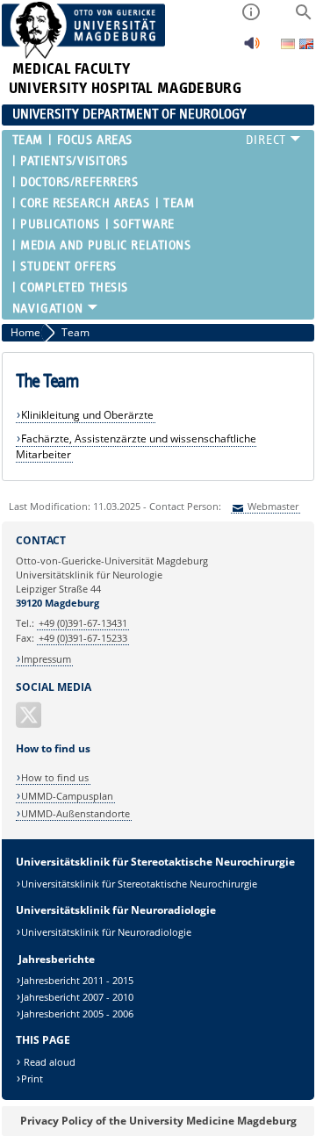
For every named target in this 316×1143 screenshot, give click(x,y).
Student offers (68, 266)
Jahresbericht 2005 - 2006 (77, 1013)
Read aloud (48, 1061)
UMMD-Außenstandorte (75, 813)
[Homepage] (84, 54)
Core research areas (85, 203)
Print (32, 1078)
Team (27, 140)
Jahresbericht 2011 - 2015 (77, 980)
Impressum (46, 658)
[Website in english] (306, 46)
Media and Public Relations (105, 245)
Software (143, 224)
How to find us (55, 777)
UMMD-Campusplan (67, 795)
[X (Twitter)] (30, 722)
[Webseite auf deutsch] (289, 45)
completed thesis (74, 287)
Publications (60, 224)
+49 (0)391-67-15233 (83, 637)
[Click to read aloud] (252, 47)
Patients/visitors (74, 161)
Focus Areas (95, 140)
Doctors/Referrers (79, 182)
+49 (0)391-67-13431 (83, 622)
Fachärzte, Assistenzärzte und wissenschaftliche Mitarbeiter (136, 446)
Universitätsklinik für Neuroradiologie (106, 931)
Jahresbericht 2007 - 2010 (77, 996)
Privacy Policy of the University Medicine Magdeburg (158, 1120)
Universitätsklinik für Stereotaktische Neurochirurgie (139, 883)
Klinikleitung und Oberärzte (87, 414)
